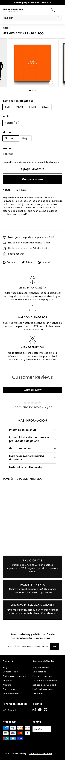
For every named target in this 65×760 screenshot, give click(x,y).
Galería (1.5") (12, 122)
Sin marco (10, 138)
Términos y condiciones (44, 680)
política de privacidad (44, 684)
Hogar (6, 667)
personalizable (11, 693)
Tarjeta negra (10, 689)
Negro (25, 138)
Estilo (6, 116)
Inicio (5, 28)
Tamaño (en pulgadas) (18, 101)
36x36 (32, 107)
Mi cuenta (37, 693)
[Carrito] (53, 10)
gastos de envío (14, 162)
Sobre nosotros (40, 667)
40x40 (45, 107)
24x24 (19, 107)
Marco (7, 132)
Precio (7, 148)
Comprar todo (10, 671)
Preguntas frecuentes (43, 676)
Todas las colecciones (14, 676)
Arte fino (7, 684)
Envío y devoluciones (43, 689)
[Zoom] (52, 83)
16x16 (7, 107)
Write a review (32, 390)
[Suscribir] (54, 646)
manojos (7, 680)
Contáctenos (39, 671)
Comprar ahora (32, 179)
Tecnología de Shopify (41, 753)
